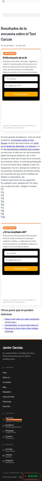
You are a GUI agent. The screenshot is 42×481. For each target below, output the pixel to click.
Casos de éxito (8, 396)
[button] (21, 15)
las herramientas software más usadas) (22, 149)
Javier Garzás (9, 45)
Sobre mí (6, 377)
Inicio (5, 372)
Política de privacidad (9, 477)
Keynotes (6, 406)
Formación (7, 382)
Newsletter (7, 392)
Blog (4, 387)
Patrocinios (7, 401)
